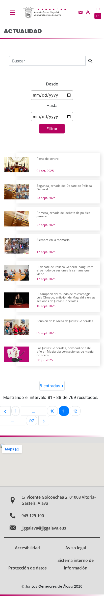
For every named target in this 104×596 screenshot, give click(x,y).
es (97, 16)
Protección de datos (27, 568)
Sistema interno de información (76, 564)
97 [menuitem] (33, 421)
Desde (52, 83)
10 (54, 412)
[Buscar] (90, 61)
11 (65, 412)
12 (77, 412)
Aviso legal (75, 548)
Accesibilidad (27, 548)
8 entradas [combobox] (50, 385)
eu (98, 9)
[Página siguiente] (43, 420)
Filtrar (52, 128)
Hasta (52, 105)
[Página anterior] (5, 411)
